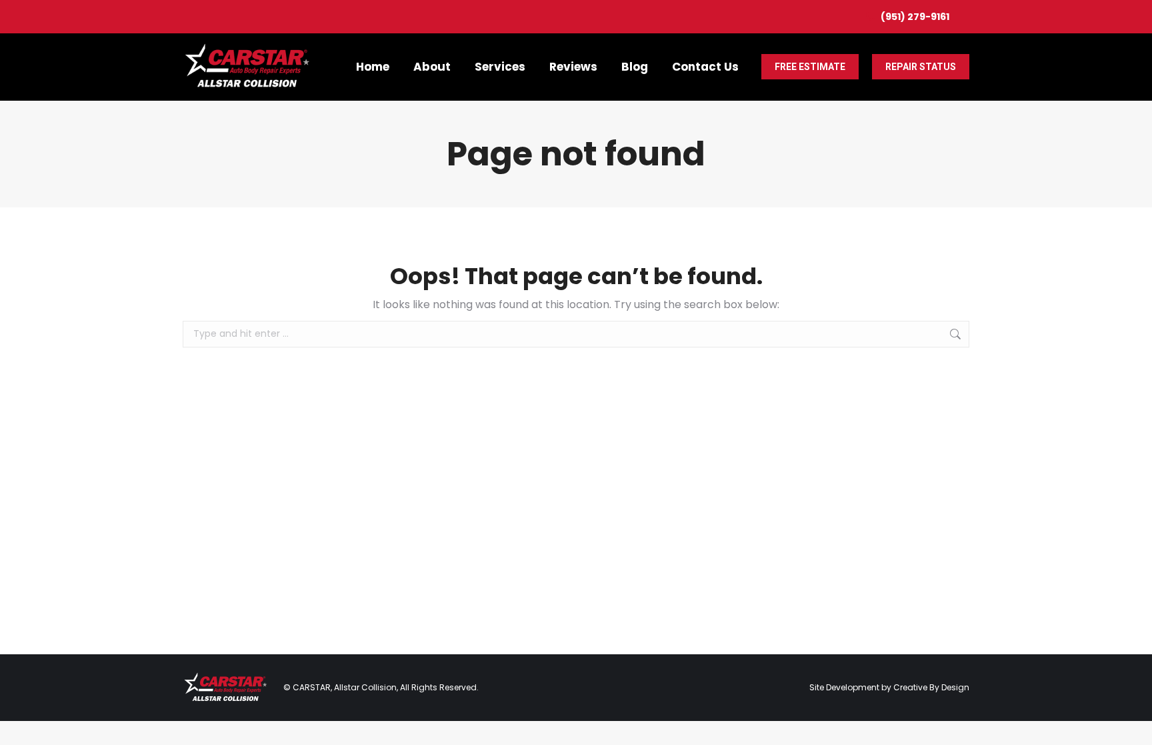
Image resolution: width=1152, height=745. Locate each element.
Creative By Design (931, 687)
